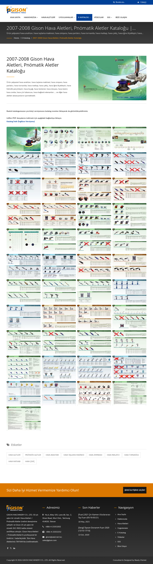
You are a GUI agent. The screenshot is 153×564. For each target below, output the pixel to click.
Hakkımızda (30, 17)
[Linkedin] (14, 548)
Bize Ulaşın (121, 17)
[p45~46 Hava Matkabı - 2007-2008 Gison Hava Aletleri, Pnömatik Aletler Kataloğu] (129, 266)
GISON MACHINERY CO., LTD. (35, 560)
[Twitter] (11, 548)
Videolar (99, 17)
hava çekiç (30, 461)
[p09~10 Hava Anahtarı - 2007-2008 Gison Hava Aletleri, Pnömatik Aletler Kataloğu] (94, 164)
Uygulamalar (66, 17)
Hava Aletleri (48, 17)
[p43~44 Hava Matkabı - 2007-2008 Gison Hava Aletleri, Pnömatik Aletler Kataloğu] (94, 266)
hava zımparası (95, 455)
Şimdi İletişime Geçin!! (135, 490)
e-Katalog (83, 17)
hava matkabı (14, 461)
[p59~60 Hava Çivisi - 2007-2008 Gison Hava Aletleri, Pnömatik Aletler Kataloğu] (94, 317)
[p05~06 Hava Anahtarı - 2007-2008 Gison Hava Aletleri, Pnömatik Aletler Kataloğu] (24, 164)
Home (16, 38)
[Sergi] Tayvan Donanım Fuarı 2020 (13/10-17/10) (93, 529)
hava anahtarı (52, 455)
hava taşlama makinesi (74, 455)
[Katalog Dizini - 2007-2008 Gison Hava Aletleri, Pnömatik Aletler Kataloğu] (59, 139)
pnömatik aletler (33, 455)
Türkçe (143, 2)
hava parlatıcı (113, 455)
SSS (109, 17)
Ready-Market (140, 560)
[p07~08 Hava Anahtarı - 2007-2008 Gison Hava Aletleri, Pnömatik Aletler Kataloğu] (59, 164)
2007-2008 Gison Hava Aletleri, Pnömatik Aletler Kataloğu (57, 38)
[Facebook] (7, 548)
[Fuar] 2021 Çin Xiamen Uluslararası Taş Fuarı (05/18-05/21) (94, 516)
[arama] (114, 2)
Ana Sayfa (15, 17)
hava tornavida (131, 455)
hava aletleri (14, 455)
